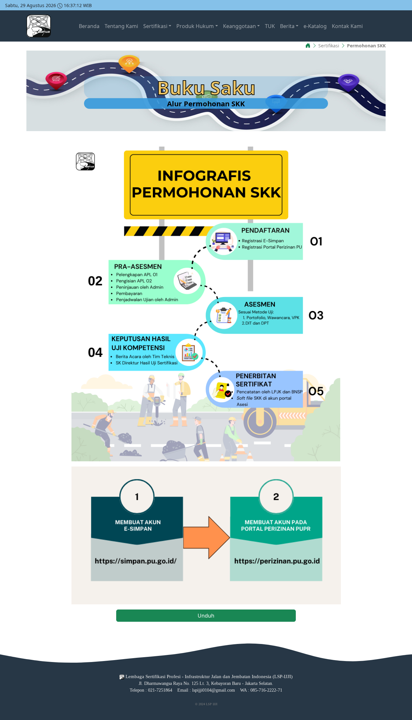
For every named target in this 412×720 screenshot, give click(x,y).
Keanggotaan (239, 26)
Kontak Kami (347, 26)
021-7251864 (160, 690)
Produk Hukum (195, 26)
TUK (270, 26)
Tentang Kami (121, 26)
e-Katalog (315, 26)
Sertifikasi (155, 26)
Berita (287, 26)
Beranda (89, 26)
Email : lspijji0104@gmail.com (206, 690)
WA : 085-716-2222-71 (261, 690)
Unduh (206, 615)
